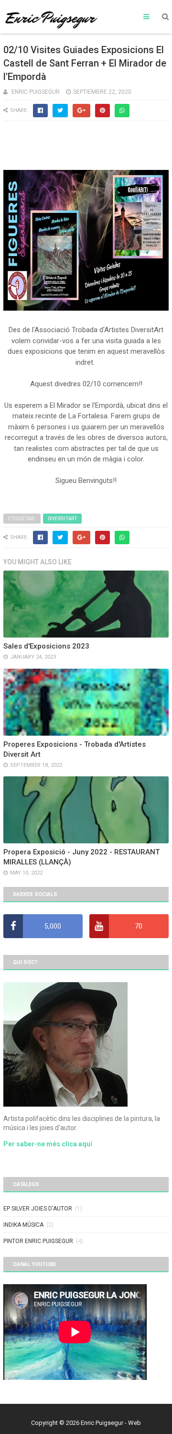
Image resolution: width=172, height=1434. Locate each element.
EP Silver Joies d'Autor (37, 1208)
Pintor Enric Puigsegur (38, 1241)
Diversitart (62, 518)
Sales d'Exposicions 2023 (46, 646)
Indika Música (23, 1224)
